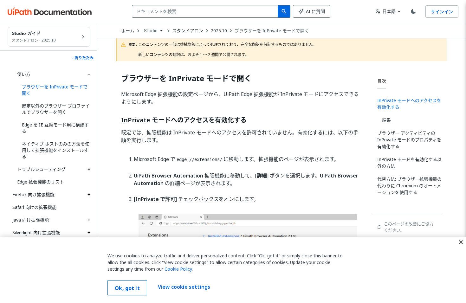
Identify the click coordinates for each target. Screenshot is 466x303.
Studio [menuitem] (151, 30)
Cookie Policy (178, 269)
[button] (53, 90)
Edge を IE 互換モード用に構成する (55, 127)
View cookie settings (184, 287)
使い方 (23, 74)
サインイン (442, 11)
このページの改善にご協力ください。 (408, 227)
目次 (381, 81)
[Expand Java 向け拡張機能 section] (88, 220)
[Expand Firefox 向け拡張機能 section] (88, 194)
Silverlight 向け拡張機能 (36, 232)
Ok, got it (127, 288)
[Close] (461, 242)
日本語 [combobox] (385, 11)
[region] (233, 270)
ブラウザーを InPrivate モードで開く (272, 31)
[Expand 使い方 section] (88, 74)
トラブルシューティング (41, 169)
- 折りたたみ (83, 58)
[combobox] (206, 11)
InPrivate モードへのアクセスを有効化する (184, 120)
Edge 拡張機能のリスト (40, 181)
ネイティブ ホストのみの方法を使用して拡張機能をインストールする (55, 150)
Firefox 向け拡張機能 (33, 194)
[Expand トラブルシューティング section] (88, 169)
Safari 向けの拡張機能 (34, 207)
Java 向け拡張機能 (30, 219)
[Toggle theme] (413, 11)
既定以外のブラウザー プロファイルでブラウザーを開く (56, 108)
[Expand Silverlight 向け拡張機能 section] (88, 232)
